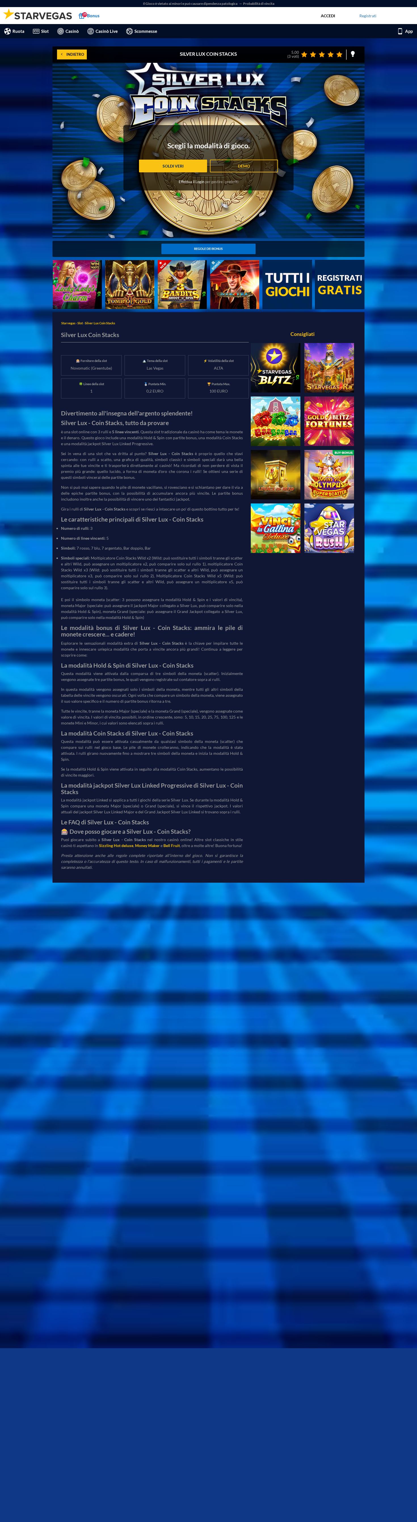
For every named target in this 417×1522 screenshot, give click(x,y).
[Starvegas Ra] (329, 368)
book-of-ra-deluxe (226, 263)
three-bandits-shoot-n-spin (181, 263)
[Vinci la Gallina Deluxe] (275, 528)
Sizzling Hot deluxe (116, 845)
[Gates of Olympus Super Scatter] (329, 475)
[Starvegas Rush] (329, 528)
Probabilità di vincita (258, 3)
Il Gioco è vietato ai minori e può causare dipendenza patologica (190, 3)
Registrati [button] (367, 15)
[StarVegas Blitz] (275, 368)
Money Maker (147, 845)
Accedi (328, 15)
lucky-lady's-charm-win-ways (74, 266)
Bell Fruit (171, 845)
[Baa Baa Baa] (275, 421)
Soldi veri (173, 166)
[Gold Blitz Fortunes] (329, 421)
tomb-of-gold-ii (118, 263)
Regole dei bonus (208, 248)
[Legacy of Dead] (275, 475)
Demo (244, 166)
